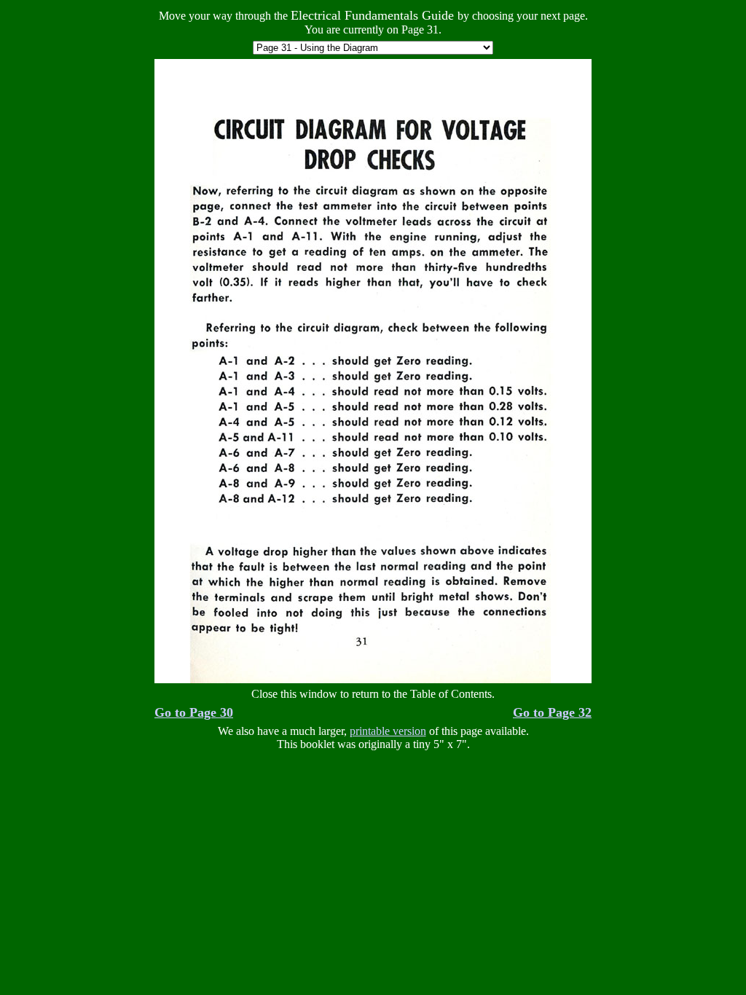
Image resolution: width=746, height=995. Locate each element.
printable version (388, 731)
